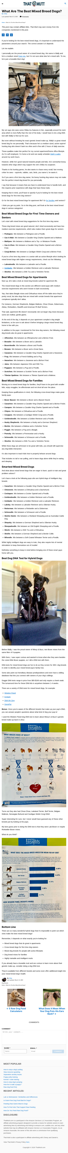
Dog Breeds (5, 983)
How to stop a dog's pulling (13, 1069)
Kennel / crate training (11, 1079)
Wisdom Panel (10, 693)
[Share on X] (11, 34)
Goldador (8, 268)
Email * (33, 1048)
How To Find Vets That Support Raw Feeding (19, 1107)
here (27, 1142)
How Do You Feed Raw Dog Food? (16, 1110)
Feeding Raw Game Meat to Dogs (16, 1104)
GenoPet (7, 704)
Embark (7, 697)
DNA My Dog (9, 700)
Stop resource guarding (12, 1072)
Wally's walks (55, 154)
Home (3, 22)
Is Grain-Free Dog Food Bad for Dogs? (17, 1100)
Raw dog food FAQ (10, 1087)
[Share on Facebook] (3, 34)
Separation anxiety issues (13, 1074)
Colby (5, 13)
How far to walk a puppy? (12, 1084)
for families (50, 200)
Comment (6, 1029)
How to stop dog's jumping (13, 1082)
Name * (7, 1048)
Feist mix (22, 56)
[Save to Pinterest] (7, 34)
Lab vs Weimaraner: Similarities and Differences (21, 1097)
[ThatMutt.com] (34, 3)
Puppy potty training (11, 1077)
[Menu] (2, 4)
